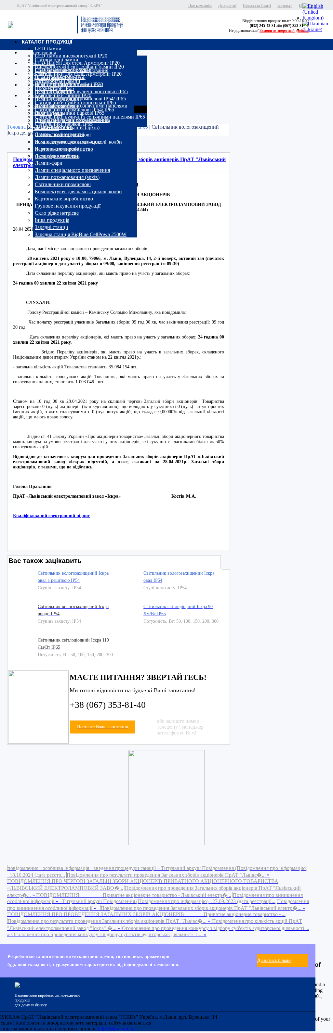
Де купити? (227, 5)
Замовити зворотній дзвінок (284, 30)
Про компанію (200, 5)
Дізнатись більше (274, 960)
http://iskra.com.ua (117, 1028)
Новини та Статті (257, 5)
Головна (16, 127)
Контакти (284, 5)
